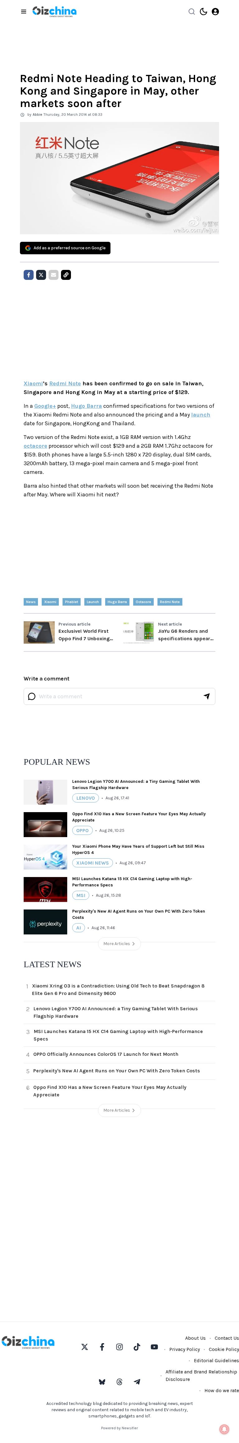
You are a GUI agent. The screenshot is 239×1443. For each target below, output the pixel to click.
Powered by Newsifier (119, 1428)
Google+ (45, 405)
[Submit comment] (206, 696)
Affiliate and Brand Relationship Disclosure (201, 1375)
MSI (80, 895)
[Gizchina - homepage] (54, 11)
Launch (93, 602)
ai (78, 928)
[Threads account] (119, 1382)
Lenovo (85, 798)
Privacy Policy (184, 1349)
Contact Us (227, 1338)
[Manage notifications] (224, 1429)
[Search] (191, 11)
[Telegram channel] (137, 1382)
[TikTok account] (137, 1347)
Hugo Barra (86, 405)
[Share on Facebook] (29, 275)
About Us (195, 1338)
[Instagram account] (119, 1347)
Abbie (37, 114)
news (30, 602)
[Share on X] (41, 275)
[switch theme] (203, 11)
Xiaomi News (92, 863)
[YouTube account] (154, 1347)
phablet (71, 602)
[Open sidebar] (23, 11)
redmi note (170, 602)
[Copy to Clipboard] (66, 275)
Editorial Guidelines (216, 1360)
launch (200, 414)
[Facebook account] (102, 1347)
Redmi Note (65, 383)
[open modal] (215, 11)
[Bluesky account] (102, 1382)
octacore (35, 445)
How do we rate (221, 1390)
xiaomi (50, 602)
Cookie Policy (224, 1349)
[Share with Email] (54, 275)
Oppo (82, 830)
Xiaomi (33, 383)
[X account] (84, 1347)
